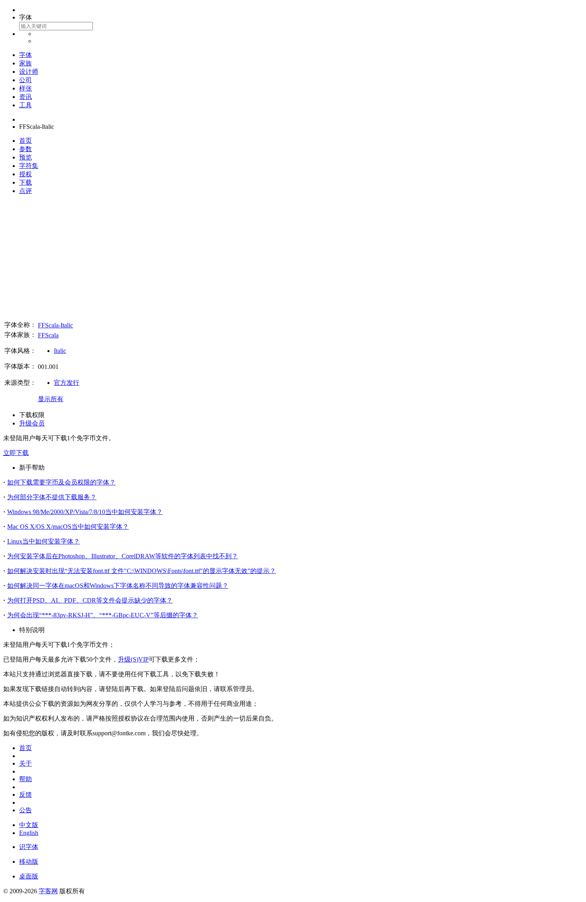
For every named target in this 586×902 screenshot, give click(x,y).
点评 (25, 190)
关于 (25, 763)
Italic (60, 350)
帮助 (25, 779)
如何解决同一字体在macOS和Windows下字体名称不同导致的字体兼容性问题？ (117, 585)
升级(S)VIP (133, 659)
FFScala (48, 335)
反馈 (25, 794)
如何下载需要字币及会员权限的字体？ (61, 482)
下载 (25, 182)
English (28, 832)
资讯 (25, 96)
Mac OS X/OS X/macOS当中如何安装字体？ (68, 526)
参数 (25, 149)
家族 (25, 63)
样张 (25, 88)
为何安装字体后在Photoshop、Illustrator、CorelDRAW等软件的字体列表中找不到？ (122, 556)
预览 (25, 157)
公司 (25, 80)
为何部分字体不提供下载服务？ (51, 497)
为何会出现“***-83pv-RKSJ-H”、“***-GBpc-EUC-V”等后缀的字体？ (102, 615)
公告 (25, 810)
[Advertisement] (293, 257)
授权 (25, 174)
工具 (25, 105)
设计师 (28, 71)
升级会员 (32, 423)
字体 (25, 54)
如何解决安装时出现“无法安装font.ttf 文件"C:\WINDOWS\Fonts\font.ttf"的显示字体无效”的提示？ (141, 570)
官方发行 (66, 382)
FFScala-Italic (55, 325)
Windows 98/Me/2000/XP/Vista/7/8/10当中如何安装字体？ (85, 511)
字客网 (48, 891)
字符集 (28, 165)
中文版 (28, 824)
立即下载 (16, 452)
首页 (25, 140)
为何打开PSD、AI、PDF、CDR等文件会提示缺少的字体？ (90, 600)
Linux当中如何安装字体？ (43, 541)
